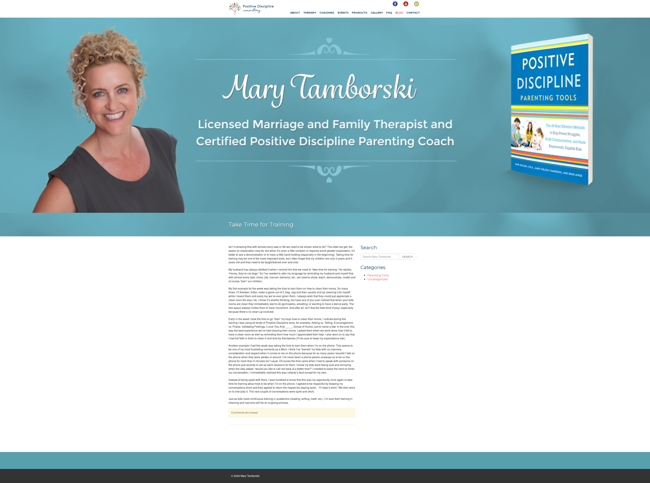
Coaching (327, 12)
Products (359, 12)
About (295, 12)
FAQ (389, 12)
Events (343, 12)
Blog (399, 12)
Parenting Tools (378, 275)
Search (407, 256)
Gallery (377, 12)
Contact (413, 12)
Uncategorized (377, 279)
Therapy (309, 12)
